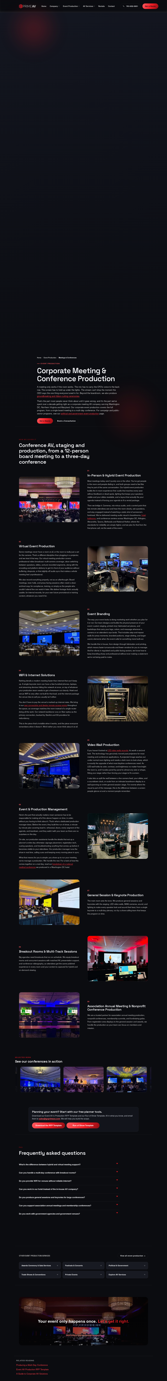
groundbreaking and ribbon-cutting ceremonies (58, 396)
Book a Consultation (66, 421)
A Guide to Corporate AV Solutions (32, 1373)
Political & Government (118, 1265)
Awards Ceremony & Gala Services (36, 1265)
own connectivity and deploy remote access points (45, 705)
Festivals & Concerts (74, 1265)
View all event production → (132, 1255)
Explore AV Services (117, 1274)
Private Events (71, 1274)
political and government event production (80, 413)
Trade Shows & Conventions (33, 1274)
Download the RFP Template (48, 1125)
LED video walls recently (118, 750)
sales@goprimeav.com (49, 1118)
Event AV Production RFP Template (32, 1369)
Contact (111, 6)
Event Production (50, 358)
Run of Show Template (83, 1125)
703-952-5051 (132, 6)
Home (43, 6)
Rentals (101, 6)
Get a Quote (150, 6)
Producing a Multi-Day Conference (32, 1364)
